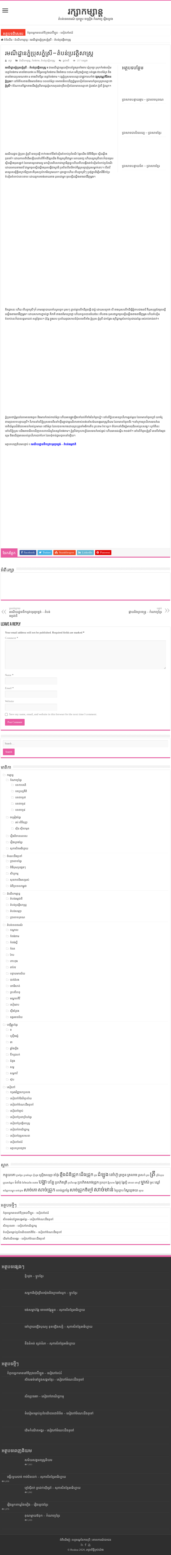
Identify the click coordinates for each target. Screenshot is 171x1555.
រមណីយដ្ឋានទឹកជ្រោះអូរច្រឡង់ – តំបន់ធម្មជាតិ (53, 444)
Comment (11, 637)
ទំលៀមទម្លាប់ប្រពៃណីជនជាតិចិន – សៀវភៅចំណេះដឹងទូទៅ (32, 1232)
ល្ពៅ (157, 1182)
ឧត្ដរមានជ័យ (16, 1017)
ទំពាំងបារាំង (27, 1183)
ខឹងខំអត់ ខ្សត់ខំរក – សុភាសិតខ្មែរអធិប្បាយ (50, 1343)
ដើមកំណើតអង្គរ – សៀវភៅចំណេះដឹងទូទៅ (24, 1238)
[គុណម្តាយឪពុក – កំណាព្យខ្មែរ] (12, 1521)
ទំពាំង (18, 1182)
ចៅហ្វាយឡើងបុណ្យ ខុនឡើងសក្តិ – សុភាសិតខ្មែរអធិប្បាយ (58, 1326)
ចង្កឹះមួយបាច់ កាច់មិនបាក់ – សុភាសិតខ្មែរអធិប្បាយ (36, 1476)
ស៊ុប (12, 1079)
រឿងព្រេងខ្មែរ (16, 842)
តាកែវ (13, 967)
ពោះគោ (131, 1183)
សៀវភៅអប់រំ (16, 1141)
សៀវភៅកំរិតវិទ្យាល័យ (21, 1098)
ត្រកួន (123, 1175)
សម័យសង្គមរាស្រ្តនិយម (38, 1460)
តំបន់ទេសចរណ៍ (15, 925)
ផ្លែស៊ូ (118, 1182)
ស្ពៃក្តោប (119, 1190)
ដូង (95, 1175)
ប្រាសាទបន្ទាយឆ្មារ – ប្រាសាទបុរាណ (143, 99)
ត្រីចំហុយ (160, 1175)
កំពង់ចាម (36, 60)
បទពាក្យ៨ (20, 803)
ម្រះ (152, 1182)
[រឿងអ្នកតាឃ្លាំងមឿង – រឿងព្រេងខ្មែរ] (3, 1504)
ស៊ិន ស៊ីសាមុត (22, 828)
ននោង (35, 1183)
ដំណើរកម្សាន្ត (21, 39)
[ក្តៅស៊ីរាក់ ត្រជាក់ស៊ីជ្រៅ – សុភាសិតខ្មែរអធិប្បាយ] (12, 1493)
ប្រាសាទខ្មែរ (16, 861)
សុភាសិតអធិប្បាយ (19, 848)
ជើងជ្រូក (86, 1174)
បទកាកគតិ (20, 785)
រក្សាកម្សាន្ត (85, 11)
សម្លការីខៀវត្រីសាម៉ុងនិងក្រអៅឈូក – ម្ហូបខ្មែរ (51, 1292)
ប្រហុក (103, 1182)
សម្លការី (14, 1073)
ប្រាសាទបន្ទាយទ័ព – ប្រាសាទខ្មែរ (141, 166)
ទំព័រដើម (7, 39)
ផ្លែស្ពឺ (124, 1182)
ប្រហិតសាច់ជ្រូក (88, 1182)
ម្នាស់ (145, 1182)
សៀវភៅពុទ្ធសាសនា (20, 1135)
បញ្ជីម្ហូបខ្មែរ (12, 1024)
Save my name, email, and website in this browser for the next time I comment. (53, 714)
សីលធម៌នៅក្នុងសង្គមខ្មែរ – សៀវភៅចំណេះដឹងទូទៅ (28, 1219)
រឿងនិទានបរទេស (19, 836)
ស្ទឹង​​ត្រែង (14, 1010)
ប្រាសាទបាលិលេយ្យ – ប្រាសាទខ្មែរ (141, 132)
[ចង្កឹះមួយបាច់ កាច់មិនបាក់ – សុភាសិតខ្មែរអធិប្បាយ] (3, 1476)
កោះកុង (14, 961)
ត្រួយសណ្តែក (8, 1183)
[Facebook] (85, 1544)
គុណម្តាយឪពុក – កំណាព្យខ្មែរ (42, 1515)
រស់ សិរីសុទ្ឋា (21, 822)
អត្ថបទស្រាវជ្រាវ (18, 1148)
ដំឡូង (103, 1174)
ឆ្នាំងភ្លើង (14, 1048)
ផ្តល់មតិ (66, 60)
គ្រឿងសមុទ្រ (46, 1175)
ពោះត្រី (137, 1183)
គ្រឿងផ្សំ (14, 1035)
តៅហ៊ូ (113, 1174)
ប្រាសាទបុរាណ (17, 917)
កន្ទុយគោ (9, 1175)
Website (9, 701)
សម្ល (12, 1067)
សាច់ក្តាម (19, 1191)
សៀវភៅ (11, 1087)
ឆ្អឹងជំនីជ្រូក (69, 1174)
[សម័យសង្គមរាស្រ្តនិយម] (12, 1465)
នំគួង (12, 1060)
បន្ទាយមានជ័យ (17, 973)
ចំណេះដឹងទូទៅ (14, 856)
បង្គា (43, 1182)
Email (9, 688)
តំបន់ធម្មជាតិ (16, 898)
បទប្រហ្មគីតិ (21, 791)
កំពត (12, 948)
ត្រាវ (147, 1175)
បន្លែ (51, 1182)
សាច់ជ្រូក (46, 1189)
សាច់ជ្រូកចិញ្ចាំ (81, 1189)
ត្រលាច (132, 1175)
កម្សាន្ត (10, 775)
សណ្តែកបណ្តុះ (9, 1191)
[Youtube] (89, 1544)
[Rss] (81, 1544)
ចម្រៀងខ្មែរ (15, 817)
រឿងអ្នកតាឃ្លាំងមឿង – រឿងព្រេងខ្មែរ (27, 1504)
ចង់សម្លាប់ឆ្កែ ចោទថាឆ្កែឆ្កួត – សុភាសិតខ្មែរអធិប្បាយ (55, 1309)
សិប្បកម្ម (14, 873)
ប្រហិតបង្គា (72, 1183)
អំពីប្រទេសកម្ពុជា (18, 886)
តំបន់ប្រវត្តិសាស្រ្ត (48, 60)
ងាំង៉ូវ (56, 1175)
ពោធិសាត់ (15, 986)
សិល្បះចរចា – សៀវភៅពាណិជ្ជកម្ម (20, 1225)
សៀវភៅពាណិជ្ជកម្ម (19, 1129)
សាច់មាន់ (104, 1189)
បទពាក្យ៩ (20, 809)
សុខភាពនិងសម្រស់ (19, 879)
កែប (12, 954)
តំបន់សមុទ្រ (16, 911)
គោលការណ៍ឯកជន (101, 1539)
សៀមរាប (14, 1004)
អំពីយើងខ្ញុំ (65, 1539)
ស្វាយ (141, 1191)
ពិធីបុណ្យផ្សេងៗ (18, 867)
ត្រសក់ (141, 1175)
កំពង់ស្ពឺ (14, 942)
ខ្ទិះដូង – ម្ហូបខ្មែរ (34, 1276)
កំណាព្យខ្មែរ (16, 780)
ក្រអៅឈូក (28, 1175)
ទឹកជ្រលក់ (15, 1054)
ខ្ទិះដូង (35, 1175)
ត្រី (153, 1174)
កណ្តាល (14, 930)
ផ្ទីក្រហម (111, 1183)
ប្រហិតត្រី (61, 1182)
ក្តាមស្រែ (19, 1175)
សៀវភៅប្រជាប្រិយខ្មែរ (21, 1117)
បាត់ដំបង (14, 979)
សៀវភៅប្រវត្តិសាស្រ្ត (20, 1123)
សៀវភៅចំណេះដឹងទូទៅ (22, 1104)
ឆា (11, 1042)
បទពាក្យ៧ (20, 797)
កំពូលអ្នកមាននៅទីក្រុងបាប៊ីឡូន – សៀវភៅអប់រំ (50, 32)
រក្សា (10, 60)
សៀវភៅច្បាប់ (16, 1110)
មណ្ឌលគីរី (15, 998)
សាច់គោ (30, 1189)
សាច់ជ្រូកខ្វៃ (62, 1190)
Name (9, 675)
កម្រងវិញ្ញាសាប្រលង (20, 1092)
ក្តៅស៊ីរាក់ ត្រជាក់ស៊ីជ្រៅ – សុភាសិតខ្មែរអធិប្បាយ (52, 1487)
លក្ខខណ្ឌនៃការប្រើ (81, 1539)
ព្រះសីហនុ (15, 992)
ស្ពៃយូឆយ (131, 1190)
